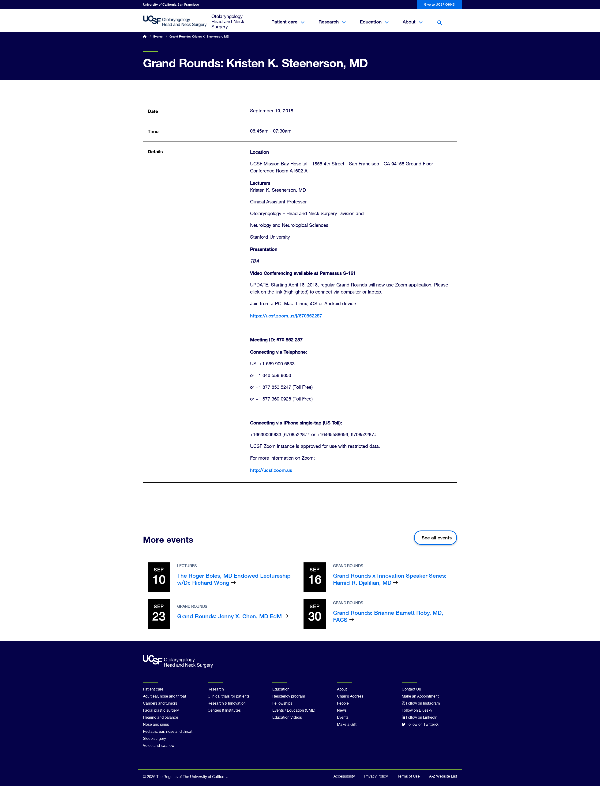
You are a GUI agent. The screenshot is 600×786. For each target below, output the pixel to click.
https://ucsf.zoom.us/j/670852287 (286, 315)
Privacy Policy (376, 776)
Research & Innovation (227, 704)
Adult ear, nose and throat (164, 696)
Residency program (288, 696)
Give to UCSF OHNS (439, 4)
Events (158, 36)
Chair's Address (350, 696)
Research (329, 25)
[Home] (175, 21)
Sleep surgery (154, 739)
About (409, 25)
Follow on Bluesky (417, 711)
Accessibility (344, 776)
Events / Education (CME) (293, 711)
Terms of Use (408, 776)
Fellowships (282, 704)
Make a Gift (346, 725)
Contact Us (411, 689)
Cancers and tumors (160, 704)
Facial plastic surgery (161, 711)
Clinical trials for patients (229, 696)
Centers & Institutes (224, 711)
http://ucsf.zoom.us (271, 470)
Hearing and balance (160, 718)
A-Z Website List (443, 776)
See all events (437, 537)
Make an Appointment (420, 696)
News (342, 711)
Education (371, 25)
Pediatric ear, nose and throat (167, 732)
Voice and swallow (158, 746)
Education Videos (287, 718)
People (343, 704)
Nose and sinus (156, 725)
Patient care (284, 25)
